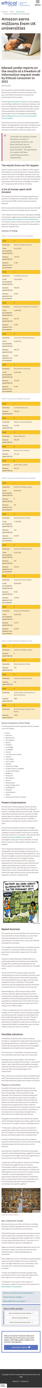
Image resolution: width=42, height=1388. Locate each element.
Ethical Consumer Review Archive (20, 1322)
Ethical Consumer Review (20, 1318)
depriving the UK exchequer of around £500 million (21, 219)
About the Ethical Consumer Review (20, 1313)
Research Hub (20, 12)
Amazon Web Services (17, 837)
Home (12, 12)
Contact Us (24, 1381)
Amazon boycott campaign (12, 1297)
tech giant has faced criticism (15, 102)
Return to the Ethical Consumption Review (18, 1293)
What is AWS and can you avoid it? (14, 1301)
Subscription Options (20, 1347)
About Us (16, 1381)
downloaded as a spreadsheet (12, 1287)
